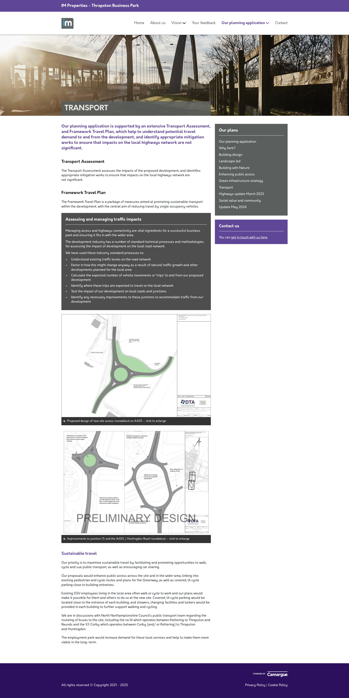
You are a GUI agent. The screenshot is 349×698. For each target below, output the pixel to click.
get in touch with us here (249, 237)
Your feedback (203, 23)
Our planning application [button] (244, 23)
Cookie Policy (278, 685)
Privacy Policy (255, 685)
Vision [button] (177, 23)
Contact (281, 23)
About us (157, 23)
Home (139, 23)
